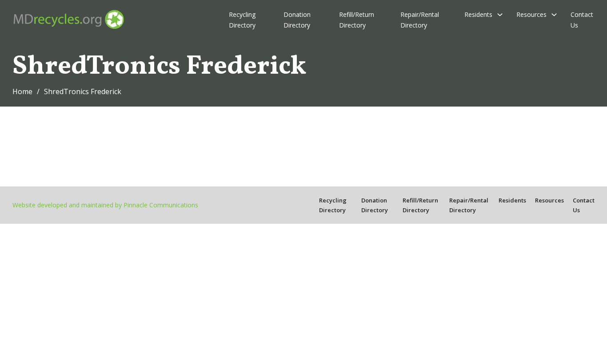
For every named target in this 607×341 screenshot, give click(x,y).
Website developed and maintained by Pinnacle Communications (105, 205)
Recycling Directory (242, 19)
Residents (478, 14)
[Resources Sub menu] (554, 15)
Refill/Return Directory (356, 19)
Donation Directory (297, 19)
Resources (531, 14)
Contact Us (582, 19)
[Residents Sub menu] (500, 15)
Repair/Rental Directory (419, 19)
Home (22, 91)
